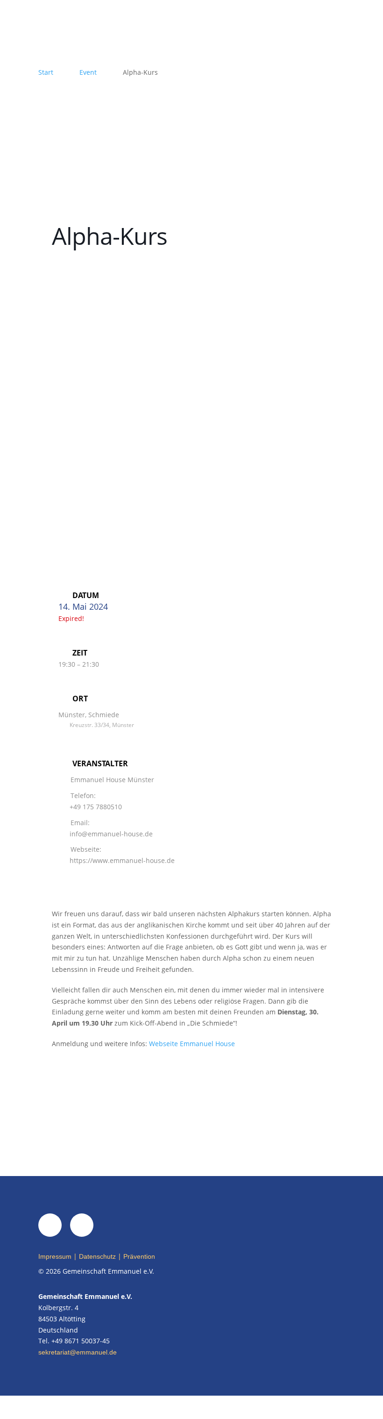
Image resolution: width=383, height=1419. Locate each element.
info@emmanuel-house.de (111, 833)
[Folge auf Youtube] (81, 1225)
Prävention (139, 1256)
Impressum (54, 1256)
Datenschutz (97, 1256)
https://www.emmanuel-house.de (122, 860)
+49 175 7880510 (96, 806)
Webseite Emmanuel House (192, 1043)
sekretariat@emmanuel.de (77, 1352)
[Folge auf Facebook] (50, 1225)
